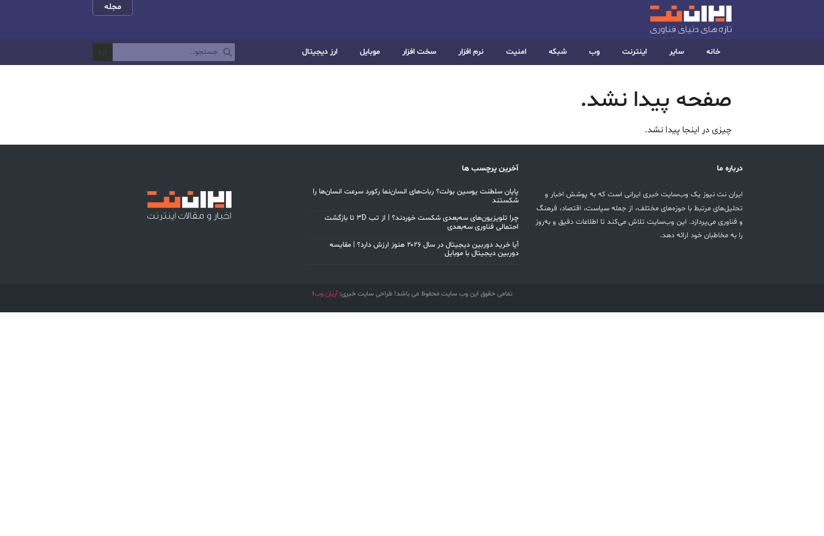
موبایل (370, 52)
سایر (676, 52)
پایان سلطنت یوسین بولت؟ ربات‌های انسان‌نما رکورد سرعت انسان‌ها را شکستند (416, 196)
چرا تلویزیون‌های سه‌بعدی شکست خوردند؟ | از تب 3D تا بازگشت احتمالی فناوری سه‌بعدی (422, 222)
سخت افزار (419, 52)
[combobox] (174, 52)
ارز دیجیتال (319, 52)
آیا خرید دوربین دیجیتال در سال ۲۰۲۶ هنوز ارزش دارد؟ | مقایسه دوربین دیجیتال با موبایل (424, 249)
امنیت (516, 52)
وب (594, 52)
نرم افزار (471, 52)
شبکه (558, 52)
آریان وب (325, 293)
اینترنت (634, 52)
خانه (713, 52)
